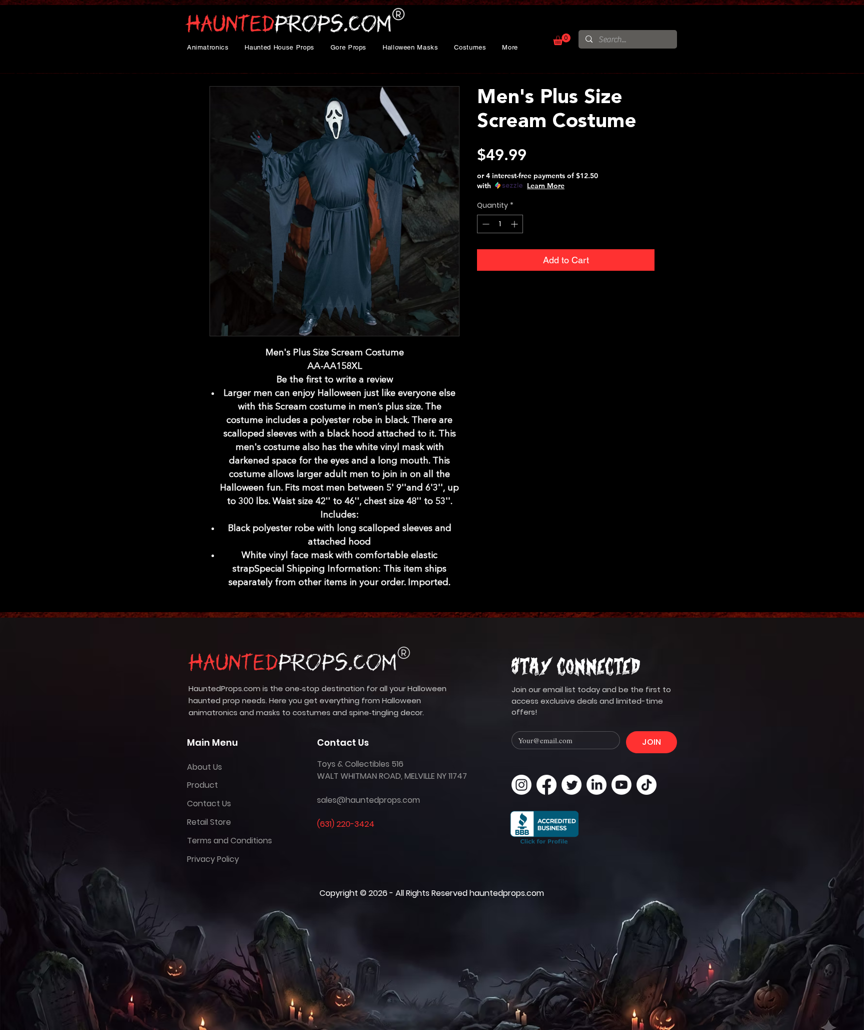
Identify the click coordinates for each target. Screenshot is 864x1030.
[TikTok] (646, 785)
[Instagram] (522, 785)
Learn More (545, 185)
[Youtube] (622, 785)
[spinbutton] (500, 224)
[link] (561, 39)
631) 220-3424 (347, 824)
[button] (208, 47)
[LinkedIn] (596, 785)
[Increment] (515, 224)
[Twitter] (572, 785)
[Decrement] (484, 224)
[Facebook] (546, 785)
